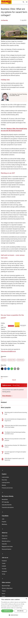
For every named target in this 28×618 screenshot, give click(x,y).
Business (4, 359)
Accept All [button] (7, 611)
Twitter (3, 563)
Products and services (7, 487)
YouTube (4, 568)
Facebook (4, 560)
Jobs (3, 519)
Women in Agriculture (7, 588)
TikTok (3, 574)
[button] (14, 615)
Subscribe (4, 543)
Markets (4, 485)
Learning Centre (6, 482)
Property (4, 521)
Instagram (4, 571)
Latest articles (5, 477)
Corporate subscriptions (8, 507)
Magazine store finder (7, 546)
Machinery (4, 524)
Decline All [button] (20, 611)
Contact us (4, 538)
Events (3, 596)
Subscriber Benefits (7, 504)
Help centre (4, 536)
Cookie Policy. (19, 607)
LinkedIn (4, 566)
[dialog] (14, 607)
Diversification (20, 359)
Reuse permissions (6, 549)
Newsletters (5, 499)
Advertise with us (6, 541)
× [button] (26, 598)
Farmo (3, 593)
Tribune (4, 591)
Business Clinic (11, 359)
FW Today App (5, 502)
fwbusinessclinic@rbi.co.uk (8, 351)
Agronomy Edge (6, 585)
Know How (10, 389)
